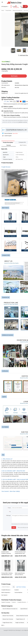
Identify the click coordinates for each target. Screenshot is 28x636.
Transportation (8, 10)
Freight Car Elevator (19, 622)
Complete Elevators (5, 590)
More (2, 625)
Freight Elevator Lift (20, 619)
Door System (4, 595)
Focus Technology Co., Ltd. (18, 630)
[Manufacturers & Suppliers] (14, 2)
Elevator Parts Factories (8, 615)
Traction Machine (18, 592)
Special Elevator (23, 608)
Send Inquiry (14, 76)
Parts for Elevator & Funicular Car (10, 608)
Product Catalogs (22, 587)
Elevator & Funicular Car (17, 10)
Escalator (17, 590)
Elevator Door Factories (8, 619)
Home (2, 10)
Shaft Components (5, 592)
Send (14, 527)
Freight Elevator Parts (7, 622)
